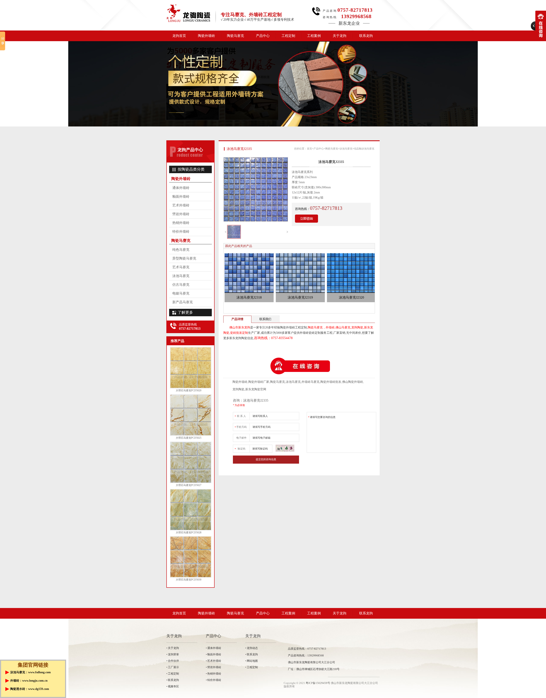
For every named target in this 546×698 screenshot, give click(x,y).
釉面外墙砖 (180, 196)
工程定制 (288, 36)
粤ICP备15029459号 (318, 683)
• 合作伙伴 (172, 660)
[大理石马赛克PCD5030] (190, 576)
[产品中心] (273, 83)
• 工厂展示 (172, 667)
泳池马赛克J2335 (239, 149)
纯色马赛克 (180, 249)
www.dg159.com (38, 689)
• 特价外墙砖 (213, 680)
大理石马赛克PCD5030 (188, 579)
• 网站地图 (251, 660)
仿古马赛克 (180, 284)
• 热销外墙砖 (213, 673)
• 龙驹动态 (251, 648)
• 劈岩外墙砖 (213, 667)
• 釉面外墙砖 (213, 654)
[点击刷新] (285, 448)
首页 (309, 148)
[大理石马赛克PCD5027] (190, 482)
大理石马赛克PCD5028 (188, 532)
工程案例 (314, 36)
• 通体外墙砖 (213, 648)
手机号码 (241, 427)
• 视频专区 (172, 686)
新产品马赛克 (182, 302)
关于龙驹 (339, 36)
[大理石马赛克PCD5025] (190, 434)
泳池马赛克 (180, 276)
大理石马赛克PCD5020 (188, 390)
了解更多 (185, 312)
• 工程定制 (172, 673)
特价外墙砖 (180, 231)
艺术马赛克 (180, 267)
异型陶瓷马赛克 (184, 258)
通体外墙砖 (180, 188)
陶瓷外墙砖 (206, 36)
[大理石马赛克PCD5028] (190, 529)
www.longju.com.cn (35, 680)
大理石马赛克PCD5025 (188, 437)
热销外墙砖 (180, 223)
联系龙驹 (366, 36)
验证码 (240, 449)
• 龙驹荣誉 (172, 654)
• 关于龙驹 (172, 648)
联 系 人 (240, 416)
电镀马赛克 (180, 293)
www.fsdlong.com (39, 672)
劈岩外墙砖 (180, 214)
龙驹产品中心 (190, 149)
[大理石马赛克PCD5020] (190, 387)
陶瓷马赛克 (235, 36)
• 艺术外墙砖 (213, 660)
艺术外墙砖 (180, 205)
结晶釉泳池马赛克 (364, 148)
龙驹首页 (179, 36)
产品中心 (263, 36)
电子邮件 (241, 437)
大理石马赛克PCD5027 (188, 485)
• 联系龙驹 (172, 680)
